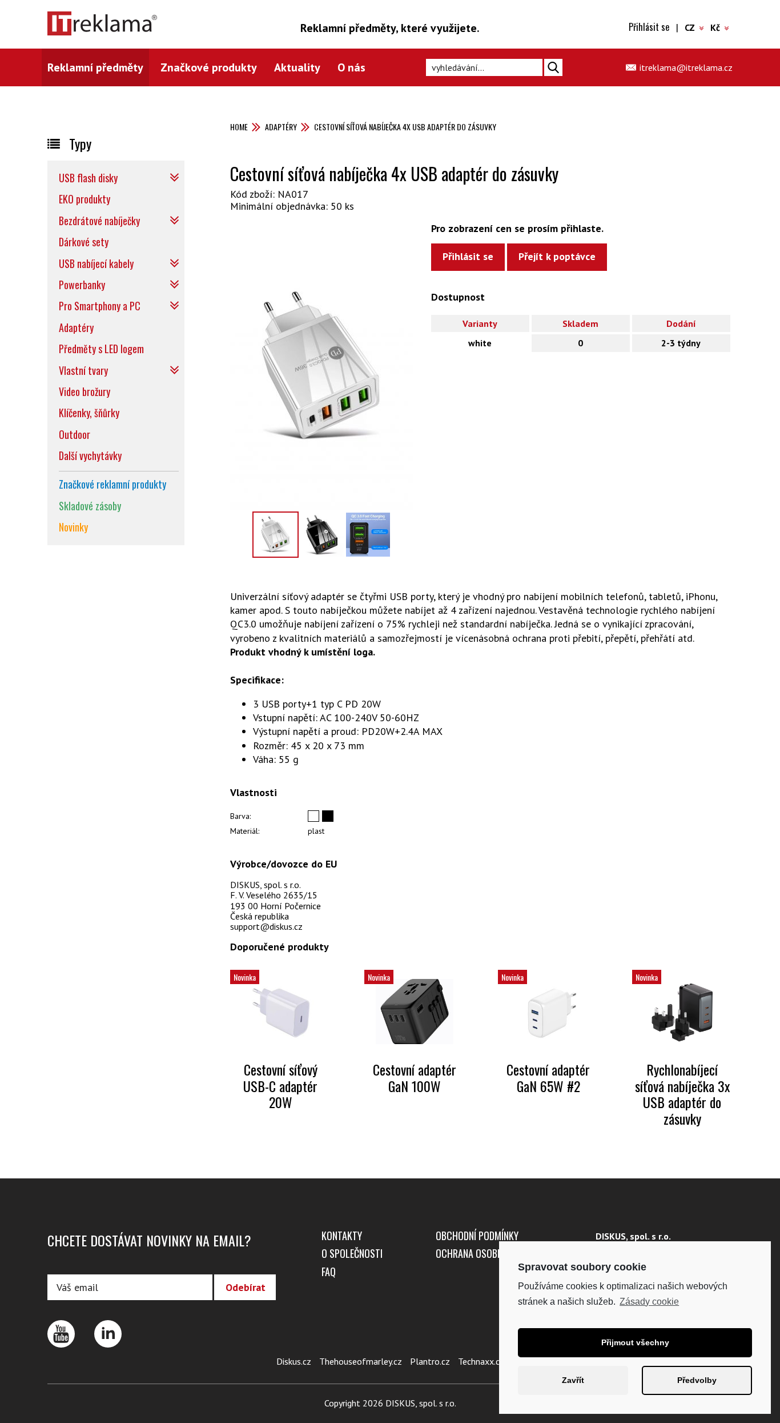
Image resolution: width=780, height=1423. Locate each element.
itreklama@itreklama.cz (686, 67)
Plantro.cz (430, 1361)
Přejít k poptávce (557, 256)
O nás (351, 67)
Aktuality (297, 67)
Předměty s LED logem (101, 348)
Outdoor (74, 434)
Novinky (73, 526)
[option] (321, 366)
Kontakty (341, 1235)
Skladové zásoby (90, 505)
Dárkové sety (83, 241)
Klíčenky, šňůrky (89, 412)
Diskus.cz (293, 1361)
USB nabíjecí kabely (96, 263)
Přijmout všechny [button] (635, 1342)
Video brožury (84, 391)
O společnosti (352, 1253)
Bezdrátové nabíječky (99, 220)
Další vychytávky (90, 455)
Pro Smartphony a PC (99, 305)
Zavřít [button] (573, 1380)
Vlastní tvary (83, 370)
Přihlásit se (649, 27)
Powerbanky (82, 284)
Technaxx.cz (481, 1361)
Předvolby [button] (697, 1380)
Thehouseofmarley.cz (360, 1361)
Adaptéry (281, 127)
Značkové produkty (208, 67)
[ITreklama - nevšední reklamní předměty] (113, 23)
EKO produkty (84, 198)
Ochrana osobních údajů (490, 1253)
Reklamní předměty (95, 67)
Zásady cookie (649, 1301)
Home (239, 127)
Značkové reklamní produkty (112, 484)
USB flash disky (88, 177)
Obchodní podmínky (477, 1235)
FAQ (328, 1271)
